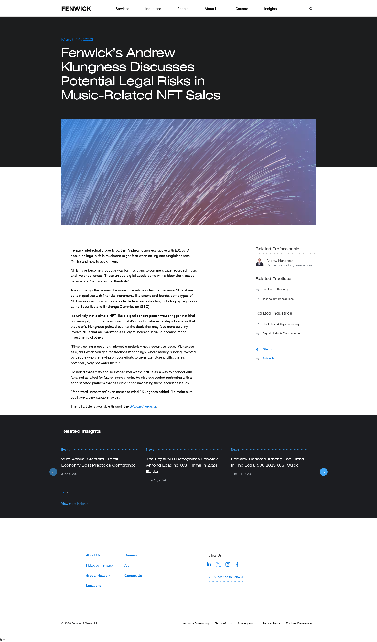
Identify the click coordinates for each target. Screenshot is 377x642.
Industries (153, 9)
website (143, 406)
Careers (241, 9)
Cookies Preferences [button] (299, 623)
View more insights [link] (74, 504)
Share (267, 349)
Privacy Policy (271, 623)
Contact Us (133, 575)
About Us (212, 9)
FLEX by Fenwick (99, 565)
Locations (93, 585)
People (182, 9)
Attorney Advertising (196, 623)
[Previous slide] (53, 472)
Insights (270, 9)
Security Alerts (247, 623)
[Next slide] (324, 472)
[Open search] (311, 8)
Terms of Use (223, 623)
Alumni (129, 565)
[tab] (63, 492)
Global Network (98, 575)
